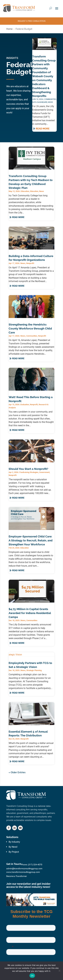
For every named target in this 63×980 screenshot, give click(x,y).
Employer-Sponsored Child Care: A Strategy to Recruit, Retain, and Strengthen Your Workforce (30, 540)
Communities (50, 99)
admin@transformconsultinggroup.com (24, 868)
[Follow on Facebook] (8, 828)
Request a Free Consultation (31, 21)
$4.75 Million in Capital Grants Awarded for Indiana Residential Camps (30, 613)
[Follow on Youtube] (20, 828)
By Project (14, 851)
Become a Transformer (16, 876)
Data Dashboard (39, 102)
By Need (13, 846)
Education (25, 191)
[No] (59, 970)
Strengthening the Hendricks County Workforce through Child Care (30, 328)
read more (43, 128)
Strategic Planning (34, 670)
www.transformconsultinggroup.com (23, 872)
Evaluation (25, 404)
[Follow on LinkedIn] (14, 828)
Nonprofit (30, 263)
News (50, 102)
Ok (32, 975)
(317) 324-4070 (35, 864)
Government (44, 472)
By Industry (14, 841)
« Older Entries (17, 772)
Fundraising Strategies (28, 472)
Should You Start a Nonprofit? (28, 468)
